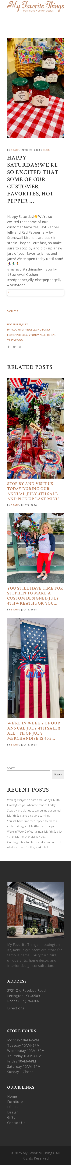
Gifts (11, 1117)
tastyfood (15, 340)
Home (12, 1096)
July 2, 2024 (29, 609)
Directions (15, 1008)
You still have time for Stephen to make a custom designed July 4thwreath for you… (35, 596)
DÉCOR (12, 1107)
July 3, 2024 (29, 505)
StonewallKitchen (42, 335)
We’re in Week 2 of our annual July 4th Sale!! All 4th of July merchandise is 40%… (34, 730)
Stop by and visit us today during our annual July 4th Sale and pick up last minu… (35, 491)
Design (12, 1112)
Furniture (15, 1101)
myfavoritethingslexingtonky (29, 329)
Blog (46, 150)
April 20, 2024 (31, 150)
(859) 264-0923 (30, 1001)
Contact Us (16, 1122)
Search (11, 768)
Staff (15, 150)
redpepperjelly (17, 335)
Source (12, 311)
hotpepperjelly (17, 324)
